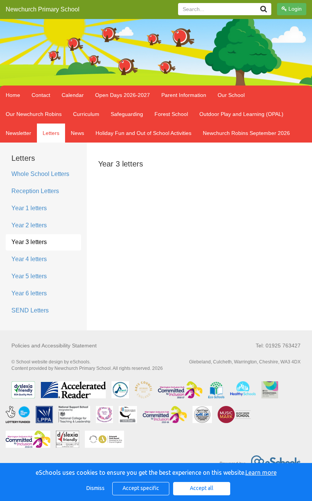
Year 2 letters (29, 225)
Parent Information (183, 95)
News (77, 133)
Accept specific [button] (141, 488)
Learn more (261, 472)
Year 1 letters (29, 208)
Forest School (171, 114)
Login (294, 9)
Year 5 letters (29, 276)
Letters (51, 133)
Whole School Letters (40, 174)
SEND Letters (30, 310)
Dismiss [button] (95, 488)
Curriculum (86, 114)
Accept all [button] (201, 488)
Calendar (73, 95)
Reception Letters (35, 191)
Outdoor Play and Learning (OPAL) (241, 114)
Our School (231, 95)
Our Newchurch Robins (34, 114)
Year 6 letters (29, 293)
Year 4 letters (29, 259)
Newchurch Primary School (43, 9)
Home (13, 95)
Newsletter (18, 133)
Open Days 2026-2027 (122, 95)
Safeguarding (127, 114)
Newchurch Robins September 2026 (246, 133)
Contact (41, 95)
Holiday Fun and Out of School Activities (143, 133)
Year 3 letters (29, 242)
